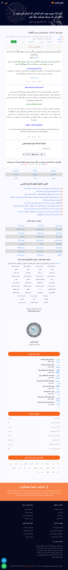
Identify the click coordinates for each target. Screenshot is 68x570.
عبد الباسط (40, 282)
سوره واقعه (20, 247)
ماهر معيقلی (28, 292)
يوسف (31, 464)
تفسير (53, 178)
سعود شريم (52, 282)
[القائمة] (2, 3)
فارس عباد (40, 292)
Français (35, 174)
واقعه (47, 472)
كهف (16, 464)
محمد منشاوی (16, 292)
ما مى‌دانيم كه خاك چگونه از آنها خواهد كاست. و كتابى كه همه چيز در (42, 194)
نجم (58, 472)
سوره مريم (21, 233)
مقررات (60, 512)
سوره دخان (21, 240)
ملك (37, 472)
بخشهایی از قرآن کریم (56, 533)
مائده (37, 464)
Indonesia (16, 171)
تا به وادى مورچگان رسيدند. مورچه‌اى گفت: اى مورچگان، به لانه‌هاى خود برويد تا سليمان (37, 205)
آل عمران (40, 225)
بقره (53, 464)
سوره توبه (50, 21)
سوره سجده (58, 240)
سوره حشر (58, 251)
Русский (53, 174)
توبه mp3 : (57, 263)
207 (22, 164)
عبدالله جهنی (52, 292)
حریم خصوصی (58, 509)
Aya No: (31, 42)
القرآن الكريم (28, 566)
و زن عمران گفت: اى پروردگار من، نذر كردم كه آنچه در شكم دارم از (42, 188)
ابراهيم (25, 464)
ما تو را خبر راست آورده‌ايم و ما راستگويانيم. (49, 214)
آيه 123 (34, 81)
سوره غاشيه (20, 255)
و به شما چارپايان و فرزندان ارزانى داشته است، (48, 191)
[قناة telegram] (4, 560)
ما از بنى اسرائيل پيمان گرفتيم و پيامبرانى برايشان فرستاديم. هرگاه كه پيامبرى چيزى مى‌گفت (35, 197)
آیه (60, 36)
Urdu (35, 178)
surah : (48, 42)
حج (58, 468)
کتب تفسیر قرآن (28, 530)
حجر (21, 464)
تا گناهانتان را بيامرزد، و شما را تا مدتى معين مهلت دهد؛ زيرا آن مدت (42, 203)
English (53, 171)
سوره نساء (21, 225)
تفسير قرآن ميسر (28, 515)
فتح (25, 468)
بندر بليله (40, 272)
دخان (29, 468)
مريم (11, 464)
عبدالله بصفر (16, 282)
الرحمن (53, 472)
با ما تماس (60, 518)
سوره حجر (59, 233)
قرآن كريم (58, 21)
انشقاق (60, 255)
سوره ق (22, 244)
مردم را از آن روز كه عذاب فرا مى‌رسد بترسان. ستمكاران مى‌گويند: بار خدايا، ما (39, 211)
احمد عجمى (52, 272)
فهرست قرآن (29, 512)
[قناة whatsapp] (4, 566)
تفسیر (59, 39)
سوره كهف (40, 233)
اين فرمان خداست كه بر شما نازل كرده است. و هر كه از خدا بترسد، (42, 208)
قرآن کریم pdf (29, 527)
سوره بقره (59, 225)
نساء (42, 464)
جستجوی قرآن (28, 509)
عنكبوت (22, 236)
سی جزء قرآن (29, 518)
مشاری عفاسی (34, 302)
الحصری (46, 302)
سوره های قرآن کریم (57, 530)
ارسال (13, 41)
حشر (42, 472)
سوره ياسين (39, 240)
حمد (58, 464)
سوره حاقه (21, 251)
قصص (53, 468)
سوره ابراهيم (20, 229)
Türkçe (35, 171)
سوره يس (35, 468)
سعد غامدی (16, 272)
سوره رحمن (39, 247)
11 (30, 164)
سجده (41, 468)
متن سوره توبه (34, 77)
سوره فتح (59, 244)
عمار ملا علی (28, 282)
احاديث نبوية (29, 537)
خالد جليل (28, 272)
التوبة (35, 57)
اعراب (16, 178)
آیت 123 (33, 137)
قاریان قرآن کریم (58, 527)
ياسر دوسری (22, 302)
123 (37, 164)
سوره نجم (59, 247)
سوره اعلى (40, 255)
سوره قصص (39, 236)
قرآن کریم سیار (28, 533)
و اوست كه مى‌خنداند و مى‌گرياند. (52, 200)
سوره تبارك (40, 251)
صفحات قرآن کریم (57, 537)
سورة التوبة (31, 47)
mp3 (59, 41)
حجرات (41, 244)
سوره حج (59, 236)
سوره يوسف (39, 229)
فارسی (16, 174)
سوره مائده (58, 229)
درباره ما (60, 515)
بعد (28, 81)
